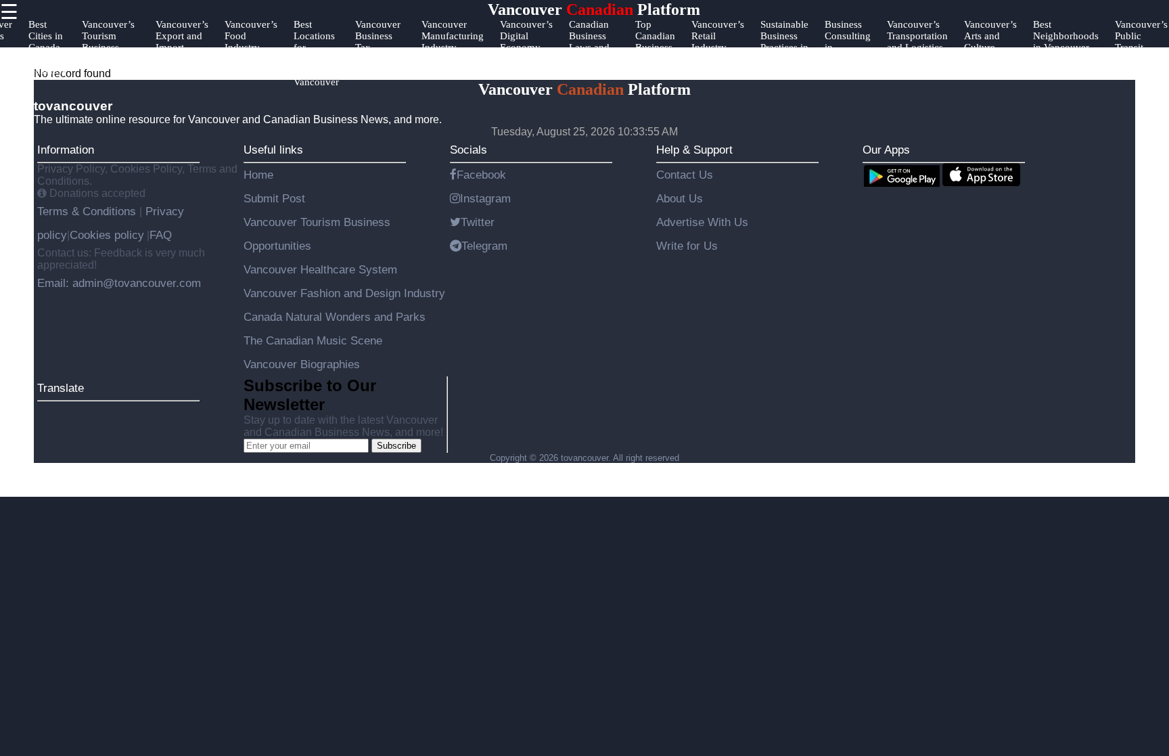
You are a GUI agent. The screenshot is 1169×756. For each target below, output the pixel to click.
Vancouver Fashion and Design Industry (344, 293)
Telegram (484, 245)
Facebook (481, 174)
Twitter (478, 222)
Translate (60, 388)
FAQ (161, 235)
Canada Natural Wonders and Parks (335, 317)
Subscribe (396, 446)
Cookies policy (107, 235)
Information (65, 149)
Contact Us (684, 174)
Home (258, 174)
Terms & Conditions (88, 211)
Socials (468, 149)
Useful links (273, 149)
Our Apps (886, 149)
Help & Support (694, 149)
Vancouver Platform (594, 9)
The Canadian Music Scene (313, 340)
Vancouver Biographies (302, 364)
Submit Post (274, 198)
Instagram (485, 198)
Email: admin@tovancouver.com (119, 283)
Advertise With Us (702, 222)
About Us (679, 198)
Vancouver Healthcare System (320, 269)
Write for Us (687, 245)
